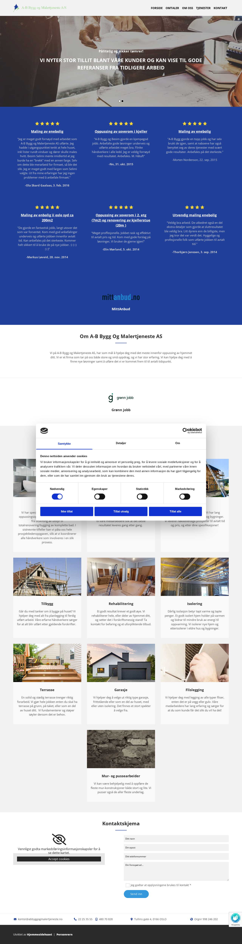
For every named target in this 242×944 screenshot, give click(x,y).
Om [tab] (177, 443)
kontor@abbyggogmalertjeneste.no (40, 919)
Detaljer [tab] (121, 443)
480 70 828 (106, 919)
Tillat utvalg (121, 511)
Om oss (187, 8)
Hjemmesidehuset (39, 934)
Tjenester (203, 8)
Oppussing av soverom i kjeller (121, 131)
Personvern (64, 934)
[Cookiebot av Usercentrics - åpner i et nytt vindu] (185, 430)
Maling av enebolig (47, 131)
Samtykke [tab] (64, 443)
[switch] (99, 496)
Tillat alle (175, 511)
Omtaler (172, 8)
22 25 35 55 (85, 919)
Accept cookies (59, 859)
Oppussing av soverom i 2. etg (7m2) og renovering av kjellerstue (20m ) (121, 220)
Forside (157, 8)
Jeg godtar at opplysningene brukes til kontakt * (161, 885)
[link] (59, 839)
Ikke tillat (67, 511)
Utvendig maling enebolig (195, 215)
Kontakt (220, 8)
